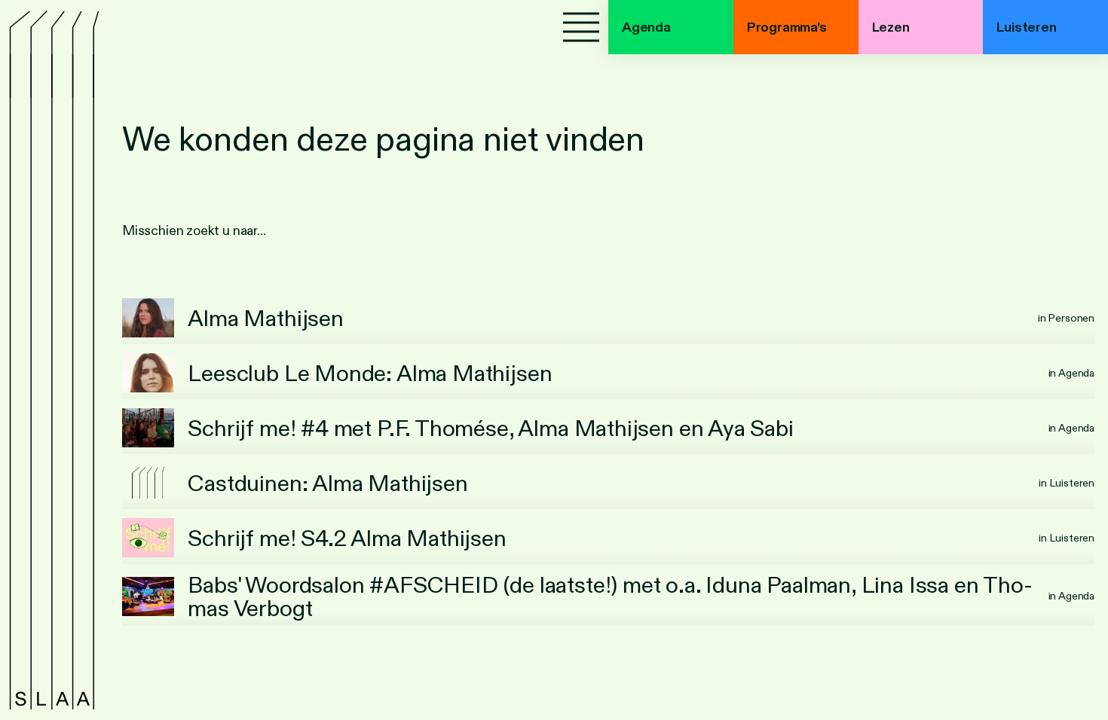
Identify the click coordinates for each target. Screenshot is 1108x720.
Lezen (891, 27)
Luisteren (1026, 27)
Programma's (787, 27)
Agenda (646, 27)
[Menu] (581, 27)
